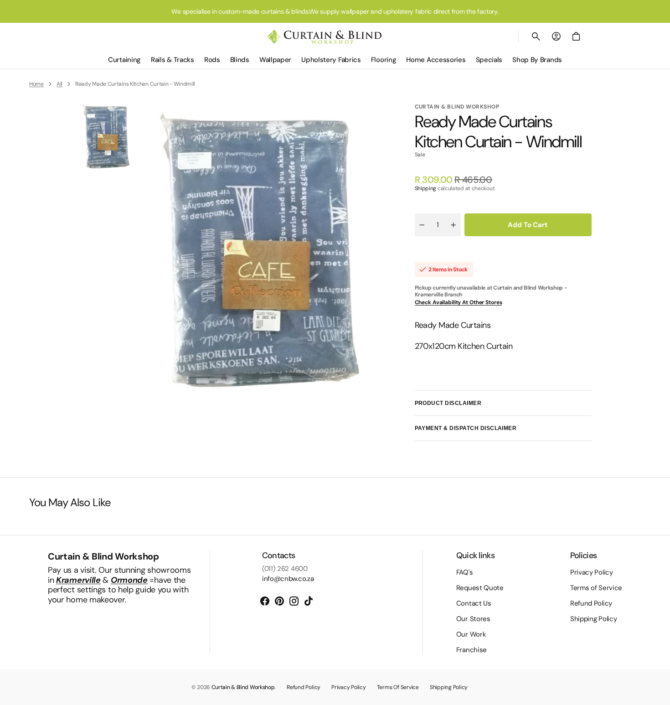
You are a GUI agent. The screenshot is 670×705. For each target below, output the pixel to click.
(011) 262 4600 (285, 569)
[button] (536, 36)
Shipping (426, 188)
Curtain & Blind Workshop (243, 687)
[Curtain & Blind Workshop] (324, 37)
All (59, 84)
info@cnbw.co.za (288, 579)
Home (36, 84)
